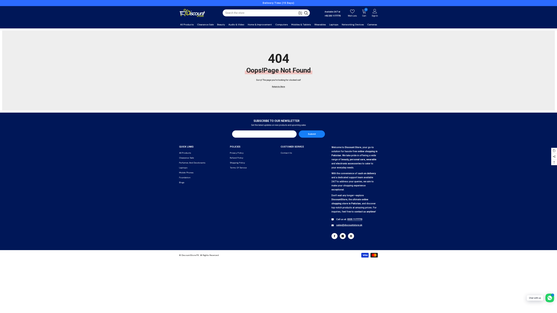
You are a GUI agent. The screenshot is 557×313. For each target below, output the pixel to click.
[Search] (266, 12)
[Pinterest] (351, 236)
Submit (312, 133)
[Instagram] (343, 236)
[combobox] (262, 12)
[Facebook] (334, 236)
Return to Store (278, 87)
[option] (278, 3)
